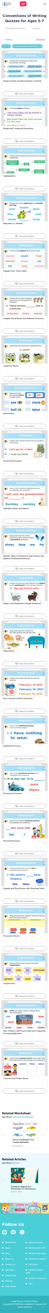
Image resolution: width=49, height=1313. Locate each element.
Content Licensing (37, 1278)
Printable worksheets (15, 28)
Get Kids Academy (37, 1258)
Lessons (36, 28)
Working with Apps (37, 1253)
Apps (7, 1247)
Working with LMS (37, 1247)
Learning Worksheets (23, 1117)
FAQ (31, 1283)
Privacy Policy (31, 1301)
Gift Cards (33, 1264)
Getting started (35, 1242)
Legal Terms (17, 1301)
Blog (7, 1253)
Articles (16, 1163)
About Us (9, 1258)
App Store (9, 1269)
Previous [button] (3, 1135)
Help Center (10, 1286)
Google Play (10, 1275)
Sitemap (9, 1280)
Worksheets (10, 1242)
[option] (24, 1135)
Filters (8, 39)
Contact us (10, 1264)
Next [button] (44, 1135)
